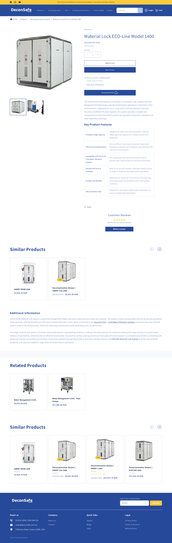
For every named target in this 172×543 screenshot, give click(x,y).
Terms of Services (132, 524)
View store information (95, 84)
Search (89, 520)
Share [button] (89, 207)
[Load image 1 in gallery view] (18, 107)
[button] (41, 10)
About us (52, 520)
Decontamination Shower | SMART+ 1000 (102, 467)
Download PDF (108, 92)
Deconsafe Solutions (21, 537)
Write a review (119, 229)
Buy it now (110, 70)
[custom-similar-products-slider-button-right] (159, 249)
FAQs (89, 528)
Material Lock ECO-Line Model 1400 (67, 19)
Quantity (87, 50)
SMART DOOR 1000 (22, 289)
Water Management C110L (25, 400)
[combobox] (130, 10)
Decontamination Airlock (40, 19)
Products (23, 19)
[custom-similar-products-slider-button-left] (152, 249)
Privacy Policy (131, 520)
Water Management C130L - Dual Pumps (66, 400)
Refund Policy (131, 528)
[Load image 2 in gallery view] (35, 107)
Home (15, 19)
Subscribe (156, 503)
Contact (51, 524)
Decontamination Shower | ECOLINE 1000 (140, 468)
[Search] (140, 10)
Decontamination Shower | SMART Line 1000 (63, 289)
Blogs (89, 524)
